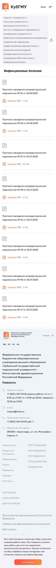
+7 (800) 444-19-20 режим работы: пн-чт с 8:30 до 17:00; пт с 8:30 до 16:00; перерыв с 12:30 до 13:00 (30, 398)
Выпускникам (11, 503)
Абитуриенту (9, 529)
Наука (5, 464)
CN (13, 344)
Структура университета (15, 22)
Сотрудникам (36, 456)
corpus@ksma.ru (15, 411)
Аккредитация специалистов (17, 34)
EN (9, 344)
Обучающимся (37, 450)
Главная (7, 17)
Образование (9, 459)
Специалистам (37, 461)
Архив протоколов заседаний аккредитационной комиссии (17, 52)
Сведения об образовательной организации (26, 523)
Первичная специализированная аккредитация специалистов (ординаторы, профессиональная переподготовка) (25, 42)
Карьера (7, 475)
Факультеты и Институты (15, 26)
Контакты (7, 481)
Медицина (8, 470)
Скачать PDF (14, 100)
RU (4, 344)
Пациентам (35, 467)
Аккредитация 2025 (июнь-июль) (18, 58)
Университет (19, 17)
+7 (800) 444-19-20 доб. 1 (20, 421)
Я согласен (28, 562)
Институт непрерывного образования (21, 30)
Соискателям (10, 498)
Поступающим (37, 445)
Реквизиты (9, 382)
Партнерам (9, 492)
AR (18, 344)
